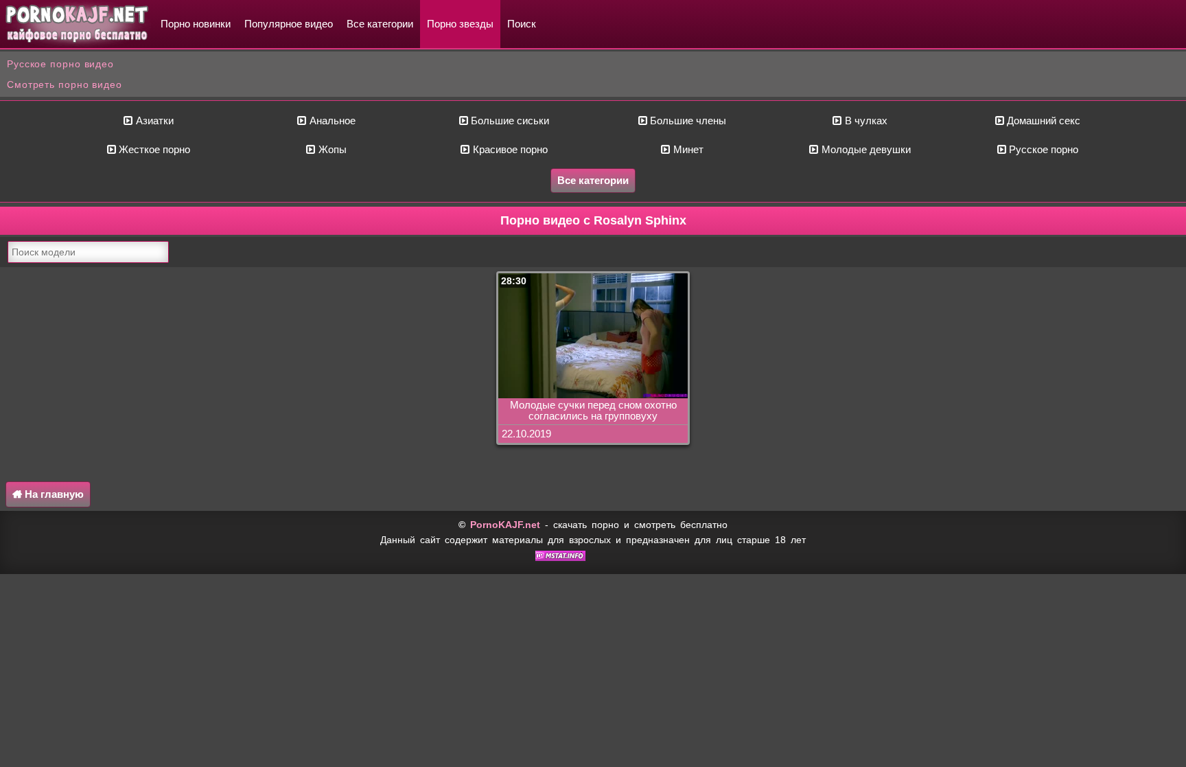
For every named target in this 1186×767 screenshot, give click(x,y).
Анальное (331, 120)
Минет (687, 149)
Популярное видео (288, 24)
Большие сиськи (508, 120)
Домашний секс (1042, 120)
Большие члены (686, 120)
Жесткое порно (153, 149)
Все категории (380, 24)
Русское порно (1042, 149)
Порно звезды (460, 24)
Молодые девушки (865, 149)
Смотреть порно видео (64, 84)
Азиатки (153, 120)
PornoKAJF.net (505, 524)
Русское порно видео (60, 63)
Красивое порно (509, 149)
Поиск (521, 24)
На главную (53, 494)
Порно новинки (196, 24)
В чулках (864, 120)
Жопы (331, 149)
